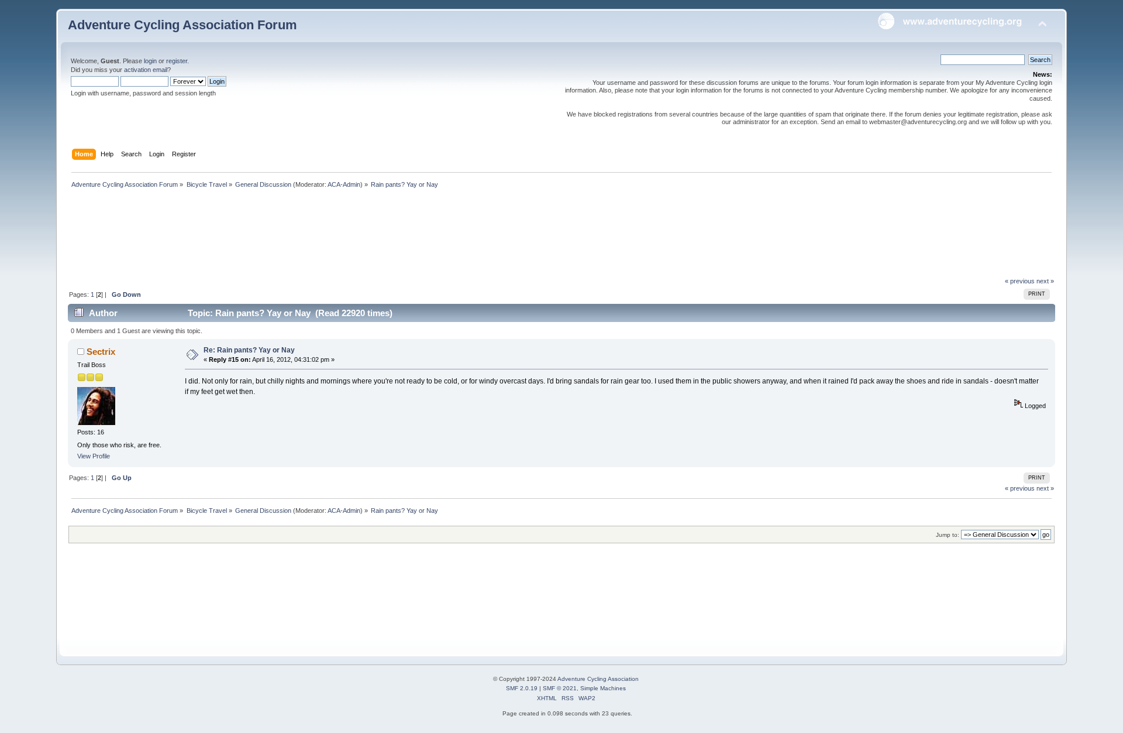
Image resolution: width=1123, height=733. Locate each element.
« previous (1020, 281)
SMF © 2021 (560, 688)
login (150, 60)
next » (1045, 281)
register (176, 60)
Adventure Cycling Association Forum (182, 25)
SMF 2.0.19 (522, 688)
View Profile (93, 456)
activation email (145, 69)
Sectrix (101, 352)
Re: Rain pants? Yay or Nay (249, 350)
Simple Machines (603, 688)
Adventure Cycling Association (598, 679)
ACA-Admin (344, 184)
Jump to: (947, 535)
